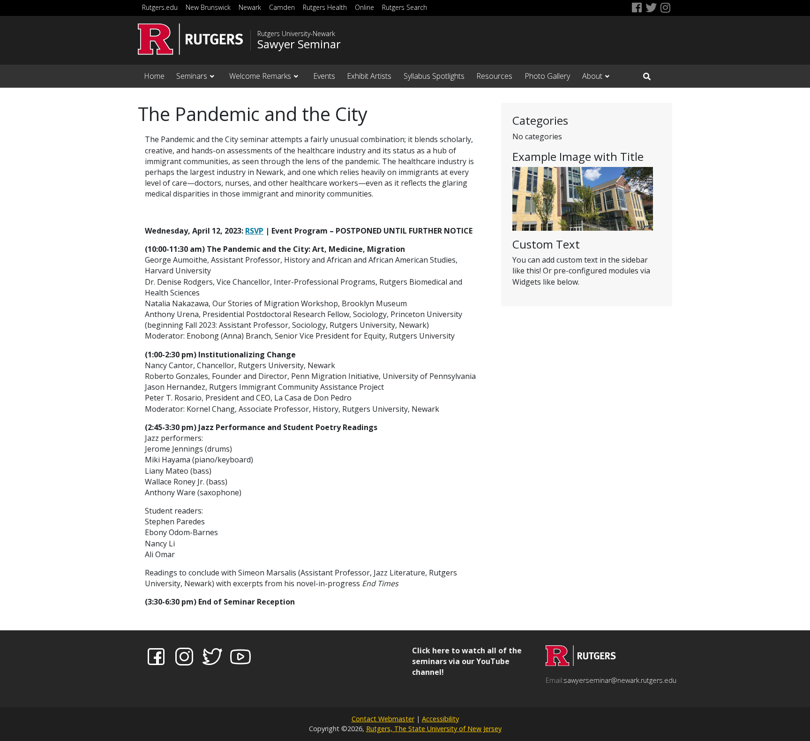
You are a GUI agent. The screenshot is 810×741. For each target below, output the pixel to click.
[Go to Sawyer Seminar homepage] (581, 663)
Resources (494, 76)
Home (154, 76)
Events (324, 76)
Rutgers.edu (160, 7)
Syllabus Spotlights (434, 76)
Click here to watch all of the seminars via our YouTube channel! (467, 661)
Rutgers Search (404, 7)
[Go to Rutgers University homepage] (190, 39)
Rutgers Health (325, 7)
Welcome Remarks (260, 76)
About (592, 76)
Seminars (191, 76)
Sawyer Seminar (299, 44)
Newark (250, 7)
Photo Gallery (547, 76)
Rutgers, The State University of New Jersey (434, 728)
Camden (282, 7)
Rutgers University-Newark (296, 34)
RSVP (254, 231)
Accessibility (440, 718)
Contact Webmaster (383, 718)
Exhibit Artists (369, 76)
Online (364, 7)
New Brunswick (208, 7)
